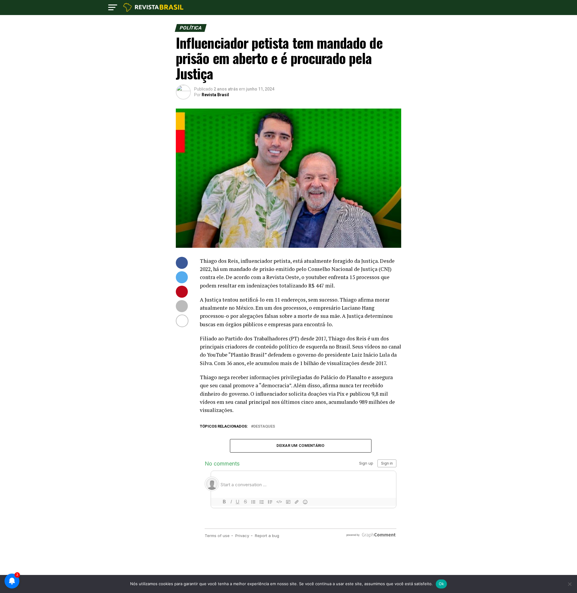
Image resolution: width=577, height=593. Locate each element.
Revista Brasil (215, 94)
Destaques (264, 427)
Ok (441, 583)
